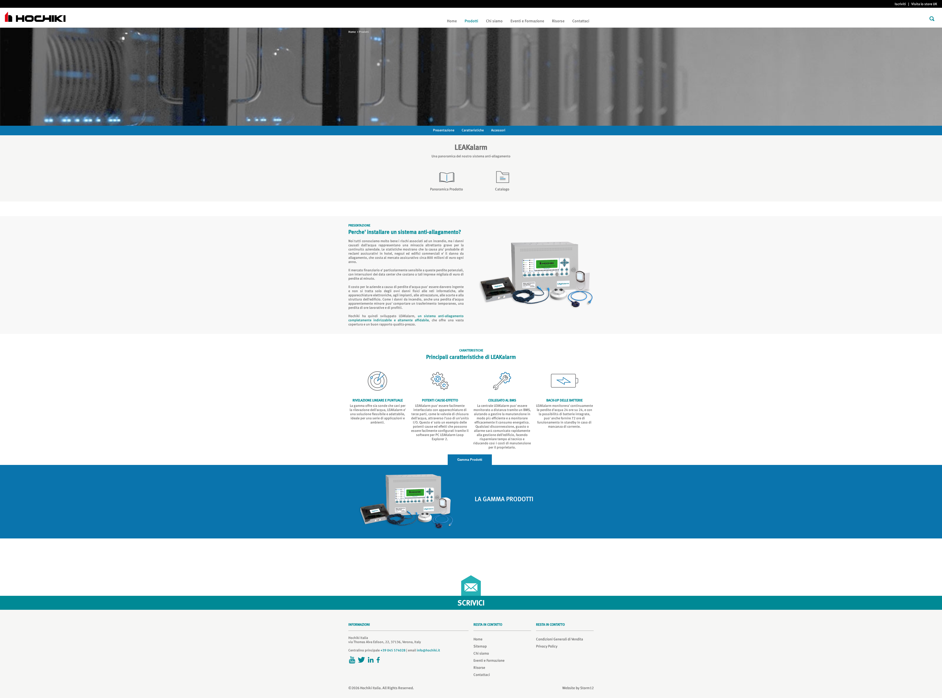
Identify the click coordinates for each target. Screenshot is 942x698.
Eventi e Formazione (527, 21)
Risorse (558, 21)
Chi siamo (494, 21)
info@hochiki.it (428, 650)
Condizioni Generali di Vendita (559, 639)
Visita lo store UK (924, 4)
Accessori (498, 130)
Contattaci (580, 21)
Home (452, 21)
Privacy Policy (546, 646)
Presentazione (443, 130)
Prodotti (471, 21)
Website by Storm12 (578, 688)
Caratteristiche (473, 130)
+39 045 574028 (393, 650)
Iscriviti (900, 4)
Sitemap (480, 646)
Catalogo (502, 189)
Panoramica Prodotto (446, 189)
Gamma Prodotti (469, 459)
